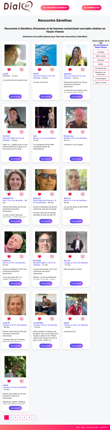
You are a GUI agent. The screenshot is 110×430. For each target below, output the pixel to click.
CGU (83, 427)
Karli (35, 136)
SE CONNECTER (92, 7)
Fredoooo (7, 260)
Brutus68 (37, 260)
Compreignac (100, 78)
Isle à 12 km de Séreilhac (13, 200)
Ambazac (101, 60)
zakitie (5, 385)
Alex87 (36, 74)
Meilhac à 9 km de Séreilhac (75, 138)
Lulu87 (5, 74)
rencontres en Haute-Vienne (101, 46)
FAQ (77, 427)
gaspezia (67, 74)
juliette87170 (8, 198)
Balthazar (37, 198)
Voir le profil (15, 96)
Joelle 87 (6, 323)
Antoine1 (6, 136)
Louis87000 (38, 323)
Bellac (100, 64)
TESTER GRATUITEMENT (55, 7)
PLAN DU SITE (93, 427)
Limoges (100, 52)
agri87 (66, 323)
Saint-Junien (101, 56)
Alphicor (67, 198)
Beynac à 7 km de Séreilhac (44, 138)
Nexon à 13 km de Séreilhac (75, 200)
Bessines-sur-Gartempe (100, 73)
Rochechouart (101, 68)
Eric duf (67, 260)
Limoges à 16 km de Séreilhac (76, 263)
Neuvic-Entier (100, 82)
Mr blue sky (68, 136)
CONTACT (104, 427)
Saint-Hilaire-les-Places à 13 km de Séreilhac (44, 201)
